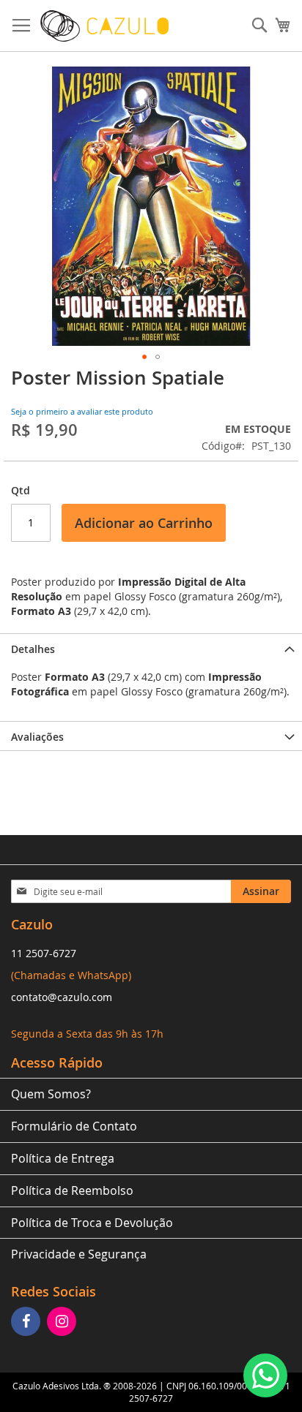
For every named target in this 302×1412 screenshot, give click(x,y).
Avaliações (37, 737)
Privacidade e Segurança (79, 1254)
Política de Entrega (62, 1158)
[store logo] (104, 26)
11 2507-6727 (43, 953)
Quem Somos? (51, 1094)
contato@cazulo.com (61, 997)
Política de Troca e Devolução (92, 1223)
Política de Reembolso (72, 1190)
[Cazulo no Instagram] (63, 1322)
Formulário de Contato (74, 1126)
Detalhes (33, 649)
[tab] (151, 647)
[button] (144, 357)
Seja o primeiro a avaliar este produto (82, 411)
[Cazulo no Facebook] (27, 1322)
